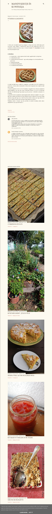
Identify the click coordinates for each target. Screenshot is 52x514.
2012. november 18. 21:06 (16, 138)
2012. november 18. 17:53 (16, 128)
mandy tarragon (15, 131)
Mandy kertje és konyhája (21, 5)
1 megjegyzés (15, 226)
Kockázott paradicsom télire (20, 438)
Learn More (23, 512)
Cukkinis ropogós (15, 224)
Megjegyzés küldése (12, 141)
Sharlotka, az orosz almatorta (21, 375)
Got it (31, 512)
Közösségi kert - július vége (19, 313)
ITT (34, 48)
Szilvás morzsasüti (15, 500)
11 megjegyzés (15, 377)
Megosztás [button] (10, 110)
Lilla (12, 118)
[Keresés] (43, 3)
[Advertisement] (26, 154)
